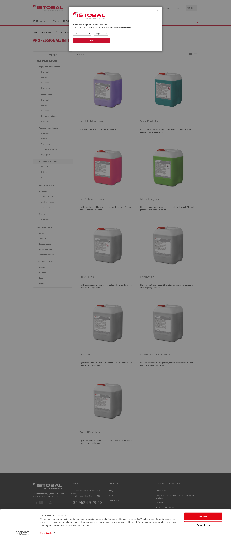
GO (91, 40)
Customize (202, 525)
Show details (46, 532)
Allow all (203, 516)
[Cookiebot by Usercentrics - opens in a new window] (22, 533)
